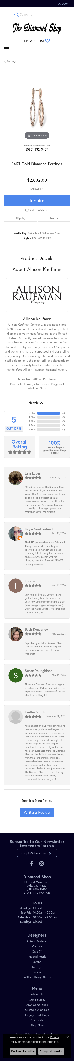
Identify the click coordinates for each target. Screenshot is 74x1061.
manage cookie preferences (40, 1041)
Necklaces (43, 384)
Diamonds (37, 1020)
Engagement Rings (37, 1015)
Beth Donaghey (36, 629)
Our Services (37, 999)
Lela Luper (32, 473)
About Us (37, 994)
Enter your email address (37, 845)
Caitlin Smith (35, 712)
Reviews (37, 402)
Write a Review (37, 812)
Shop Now (37, 1025)
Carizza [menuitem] (37, 946)
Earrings (11, 61)
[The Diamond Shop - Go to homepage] (37, 27)
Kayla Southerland (39, 529)
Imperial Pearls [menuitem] (37, 956)
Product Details (37, 258)
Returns (54, 218)
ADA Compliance (37, 1005)
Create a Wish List (37, 1010)
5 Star (32, 413)
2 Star (32, 425)
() (63, 413)
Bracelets (16, 384)
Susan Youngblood (38, 670)
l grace (30, 581)
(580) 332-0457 (37, 149)
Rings (54, 384)
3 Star (32, 421)
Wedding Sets (37, 388)
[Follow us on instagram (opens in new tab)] (41, 863)
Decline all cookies (23, 1051)
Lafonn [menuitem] (37, 962)
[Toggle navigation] (6, 48)
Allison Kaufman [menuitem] (37, 941)
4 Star (32, 417)
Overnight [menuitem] (37, 967)
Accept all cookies (51, 1051)
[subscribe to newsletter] (51, 853)
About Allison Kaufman (37, 269)
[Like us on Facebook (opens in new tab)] (31, 863)
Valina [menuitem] (37, 972)
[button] (64, 3)
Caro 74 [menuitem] (37, 951)
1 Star (32, 429)
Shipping (20, 218)
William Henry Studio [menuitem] (37, 977)
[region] (37, 108)
